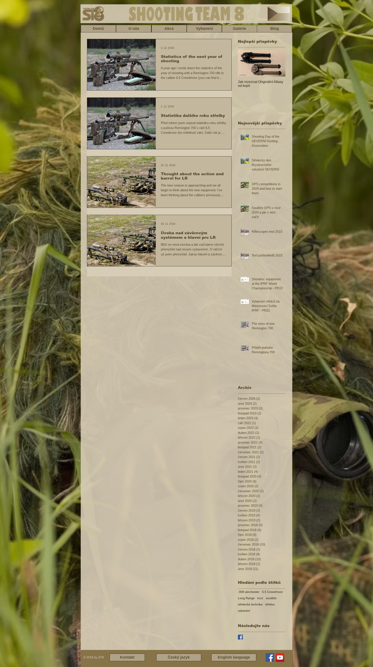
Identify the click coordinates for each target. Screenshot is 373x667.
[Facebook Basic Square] (240, 637)
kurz (260, 598)
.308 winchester (248, 592)
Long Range (246, 598)
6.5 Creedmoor (272, 592)
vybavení (244, 610)
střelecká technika (250, 604)
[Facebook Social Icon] (270, 657)
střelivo (270, 604)
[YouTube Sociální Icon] (280, 657)
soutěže (271, 598)
